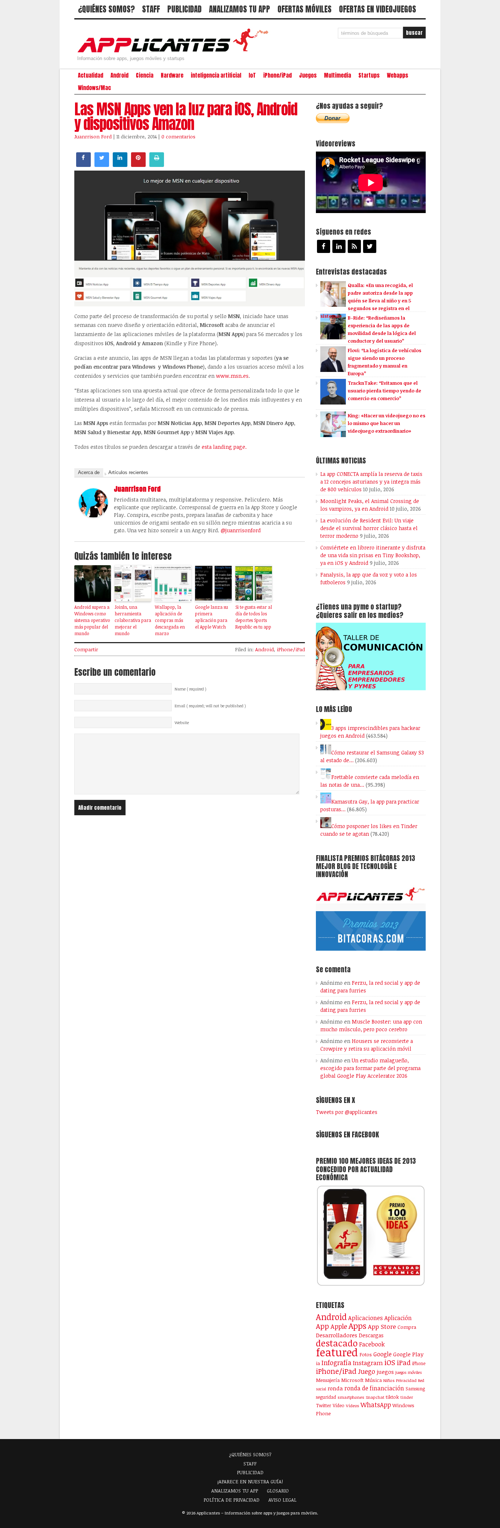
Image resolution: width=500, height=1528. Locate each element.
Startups (369, 75)
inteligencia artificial (216, 75)
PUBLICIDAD (184, 9)
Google (382, 1354)
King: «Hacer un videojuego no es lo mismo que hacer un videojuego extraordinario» (386, 423)
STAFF (151, 9)
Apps (357, 1325)
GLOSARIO (278, 1490)
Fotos (365, 1354)
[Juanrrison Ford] (93, 515)
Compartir (86, 649)
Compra (407, 1327)
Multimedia (337, 75)
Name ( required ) (190, 689)
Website (182, 722)
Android (119, 75)
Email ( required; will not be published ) (210, 705)
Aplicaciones (365, 1318)
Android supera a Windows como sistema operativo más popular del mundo (92, 620)
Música (373, 1380)
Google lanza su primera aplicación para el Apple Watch (211, 617)
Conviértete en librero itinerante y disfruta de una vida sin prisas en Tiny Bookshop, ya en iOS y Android (372, 555)
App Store (382, 1326)
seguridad (326, 1397)
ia (318, 1363)
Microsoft (352, 1380)
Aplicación (398, 1318)
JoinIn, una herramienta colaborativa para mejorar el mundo (133, 620)
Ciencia (144, 75)
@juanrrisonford (241, 530)
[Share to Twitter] (101, 164)
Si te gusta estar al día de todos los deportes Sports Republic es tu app (253, 617)
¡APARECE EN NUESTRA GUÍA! (250, 1481)
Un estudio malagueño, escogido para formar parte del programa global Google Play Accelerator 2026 (370, 1068)
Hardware (172, 75)
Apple (339, 1326)
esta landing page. (224, 446)
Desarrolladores (336, 1335)
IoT (252, 75)
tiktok (392, 1397)
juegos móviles (408, 1372)
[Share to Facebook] (83, 164)
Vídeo (338, 1405)
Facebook (372, 1344)
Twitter (323, 1405)
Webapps (397, 75)
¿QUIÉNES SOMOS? (106, 9)
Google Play (408, 1354)
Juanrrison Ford (93, 136)
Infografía (336, 1362)
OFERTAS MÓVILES (304, 9)
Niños (389, 1380)
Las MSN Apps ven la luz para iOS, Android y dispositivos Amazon (185, 116)
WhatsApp (376, 1404)
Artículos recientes (128, 472)
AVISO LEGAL (282, 1500)
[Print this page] (156, 164)
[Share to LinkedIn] (120, 164)
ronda (335, 1388)
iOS (389, 1362)
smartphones (350, 1397)
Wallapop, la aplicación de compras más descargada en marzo (170, 620)
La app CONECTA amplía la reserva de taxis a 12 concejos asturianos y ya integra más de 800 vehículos (371, 481)
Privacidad (406, 1380)
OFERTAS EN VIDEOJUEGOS (377, 9)
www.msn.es (232, 375)
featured (337, 1352)
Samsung (415, 1388)
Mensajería (328, 1380)
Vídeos (352, 1405)
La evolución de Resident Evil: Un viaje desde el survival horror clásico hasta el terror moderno (369, 528)
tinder (406, 1397)
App (322, 1326)
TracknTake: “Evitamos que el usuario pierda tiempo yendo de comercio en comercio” (384, 391)
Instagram (368, 1363)
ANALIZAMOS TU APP (239, 9)
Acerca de (89, 472)
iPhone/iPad (277, 75)
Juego (366, 1371)
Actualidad (90, 75)
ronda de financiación (374, 1388)
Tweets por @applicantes (346, 1111)
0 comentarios (178, 136)
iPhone (418, 1363)
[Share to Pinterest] (138, 164)
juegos (385, 1371)
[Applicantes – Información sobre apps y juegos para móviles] (175, 52)
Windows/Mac (94, 88)
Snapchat (375, 1397)
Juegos (308, 75)
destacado (337, 1343)
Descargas (371, 1335)
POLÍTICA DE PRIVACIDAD (232, 1500)
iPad (404, 1362)
